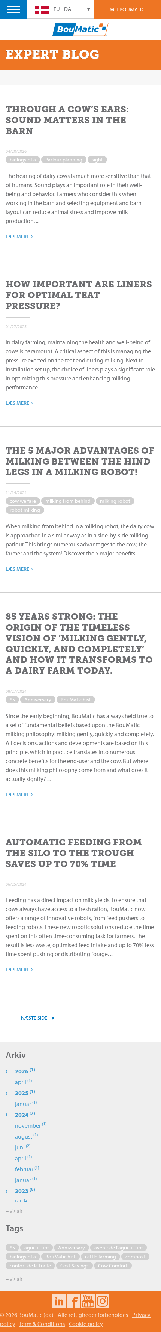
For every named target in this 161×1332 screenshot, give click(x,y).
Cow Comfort (113, 1265)
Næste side (38, 1017)
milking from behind (68, 501)
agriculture (36, 1247)
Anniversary (37, 699)
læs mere (19, 236)
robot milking (25, 510)
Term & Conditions (42, 1323)
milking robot (115, 501)
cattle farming (100, 1256)
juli (21, 1201)
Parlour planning (63, 159)
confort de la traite (30, 1265)
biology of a (23, 159)
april (23, 1082)
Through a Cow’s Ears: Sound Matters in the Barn (67, 120)
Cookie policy (86, 1323)
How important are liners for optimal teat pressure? (79, 295)
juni (22, 1147)
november (30, 1125)
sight (97, 159)
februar (27, 1169)
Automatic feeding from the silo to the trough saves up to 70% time (74, 853)
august (26, 1136)
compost (135, 1256)
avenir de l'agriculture (118, 1247)
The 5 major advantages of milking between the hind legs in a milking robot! (80, 461)
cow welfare (23, 501)
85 (12, 699)
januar (26, 1103)
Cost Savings (74, 1265)
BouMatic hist (76, 699)
